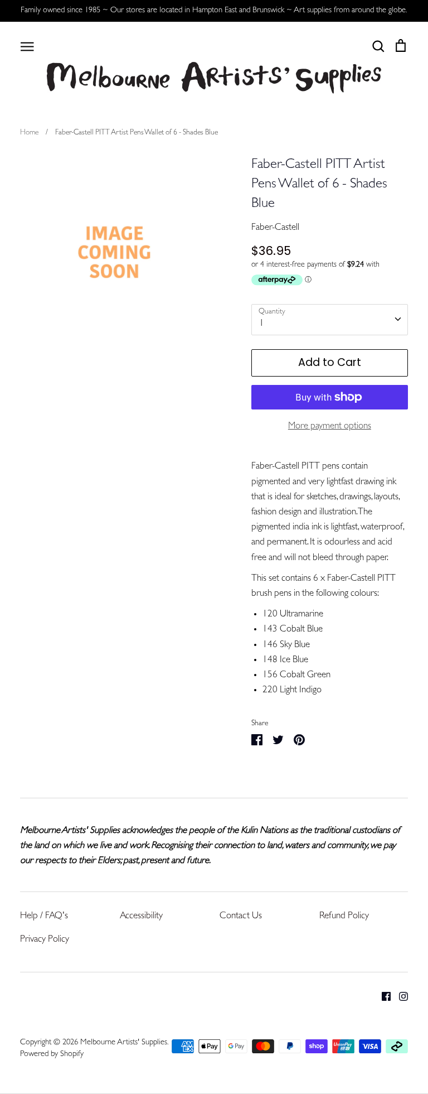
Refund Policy (344, 916)
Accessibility (141, 916)
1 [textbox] (261, 324)
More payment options (329, 426)
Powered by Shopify (52, 1054)
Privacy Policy (44, 939)
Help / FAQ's (44, 916)
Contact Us (241, 916)
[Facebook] (382, 996)
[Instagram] (399, 996)
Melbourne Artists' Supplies (123, 1043)
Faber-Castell (275, 228)
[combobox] (329, 319)
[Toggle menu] (27, 45)
